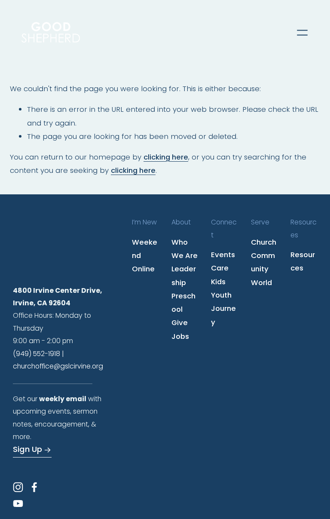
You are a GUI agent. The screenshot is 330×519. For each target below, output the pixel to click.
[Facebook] (34, 487)
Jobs (180, 336)
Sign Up (27, 449)
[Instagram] (18, 487)
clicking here (166, 157)
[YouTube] (18, 503)
